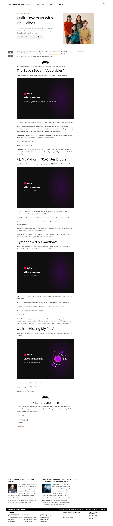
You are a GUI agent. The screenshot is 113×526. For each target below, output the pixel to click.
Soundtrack (28, 13)
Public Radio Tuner (92, 515)
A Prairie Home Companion (30, 519)
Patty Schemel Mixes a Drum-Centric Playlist (22, 480)
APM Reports (27, 514)
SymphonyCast (11, 521)
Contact (62, 4)
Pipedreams (11, 519)
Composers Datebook (13, 516)
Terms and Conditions (91, 509)
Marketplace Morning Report (15, 517)
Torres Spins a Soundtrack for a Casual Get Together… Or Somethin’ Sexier (56, 480)
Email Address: (23, 416)
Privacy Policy (102, 509)
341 (23, 423)
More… (10, 523)
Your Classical (43, 521)
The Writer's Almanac (29, 521)
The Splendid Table (44, 519)
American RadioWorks (13, 514)
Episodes (40, 4)
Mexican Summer (55, 54)
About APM (90, 518)
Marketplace (27, 516)
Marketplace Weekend (45, 516)
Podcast (51, 4)
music (22, 427)
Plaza (28, 56)
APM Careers (91, 517)
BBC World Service (44, 514)
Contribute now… (70, 517)
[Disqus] (45, 452)
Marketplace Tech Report (30, 517)
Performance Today (44, 517)
